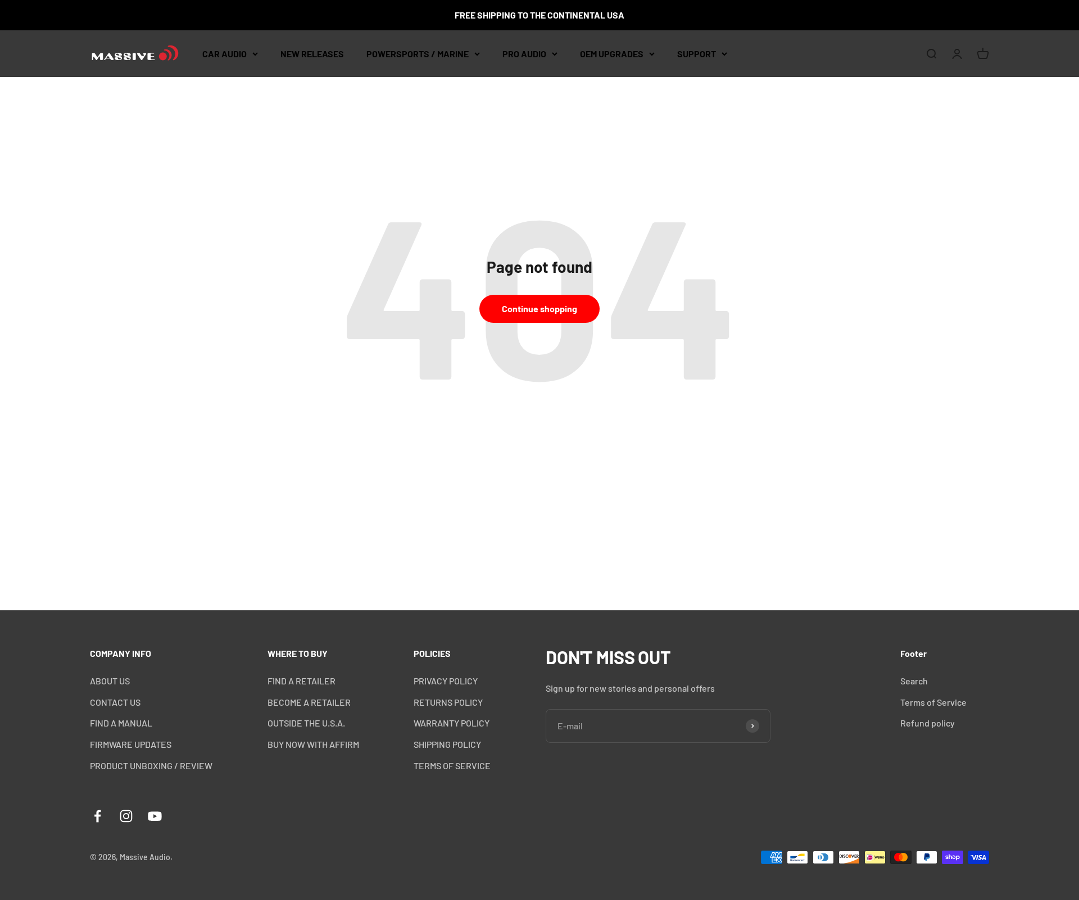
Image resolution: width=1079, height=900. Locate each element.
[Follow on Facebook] (97, 816)
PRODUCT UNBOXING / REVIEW (151, 765)
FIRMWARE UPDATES (130, 744)
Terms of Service (933, 702)
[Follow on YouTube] (154, 816)
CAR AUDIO (224, 53)
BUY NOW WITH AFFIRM (313, 744)
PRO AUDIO (524, 53)
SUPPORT (696, 53)
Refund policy (927, 723)
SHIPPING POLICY (447, 744)
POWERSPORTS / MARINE (417, 53)
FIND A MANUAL (121, 723)
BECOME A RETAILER (309, 702)
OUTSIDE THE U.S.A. (306, 723)
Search (914, 680)
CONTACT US (115, 702)
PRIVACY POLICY (446, 680)
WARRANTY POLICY (451, 723)
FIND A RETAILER (302, 680)
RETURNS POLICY (448, 702)
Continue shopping (539, 308)
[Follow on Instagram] (126, 816)
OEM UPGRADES (611, 53)
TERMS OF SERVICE (452, 765)
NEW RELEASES (312, 53)
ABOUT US (110, 680)
